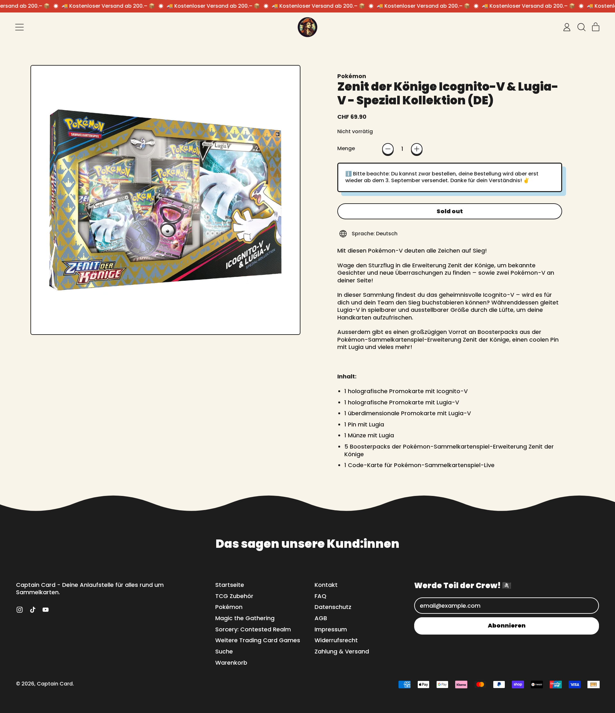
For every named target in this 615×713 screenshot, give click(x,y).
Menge (346, 148)
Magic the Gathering (245, 618)
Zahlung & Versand (342, 651)
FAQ (320, 596)
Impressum (331, 629)
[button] (581, 27)
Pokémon (351, 76)
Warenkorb (231, 663)
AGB (321, 618)
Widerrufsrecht (336, 640)
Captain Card (55, 683)
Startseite (229, 585)
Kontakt (326, 585)
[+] (416, 149)
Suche (224, 651)
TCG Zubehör (234, 596)
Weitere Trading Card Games (257, 640)
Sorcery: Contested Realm (253, 629)
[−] (388, 149)
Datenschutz (333, 607)
